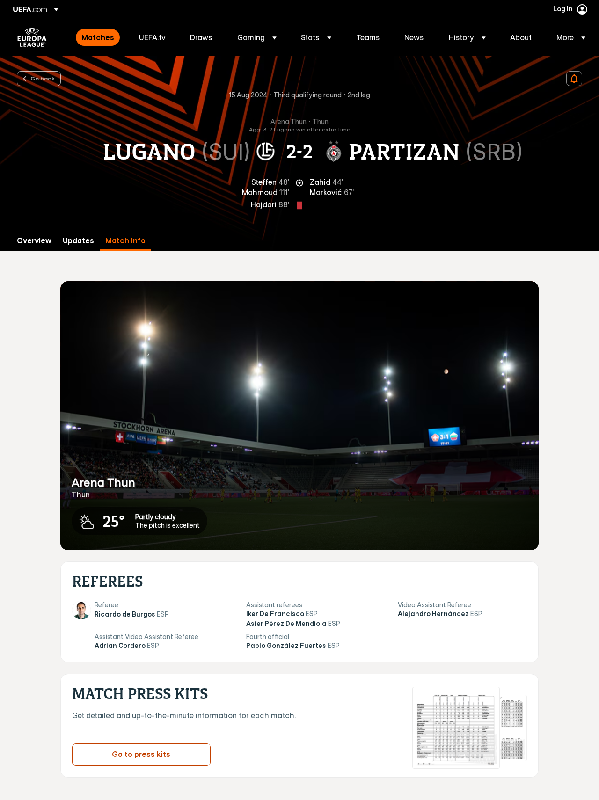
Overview (34, 241)
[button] (257, 37)
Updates (78, 241)
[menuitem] (98, 37)
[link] (97, 37)
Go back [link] (42, 78)
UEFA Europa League (32, 37)
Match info (125, 241)
